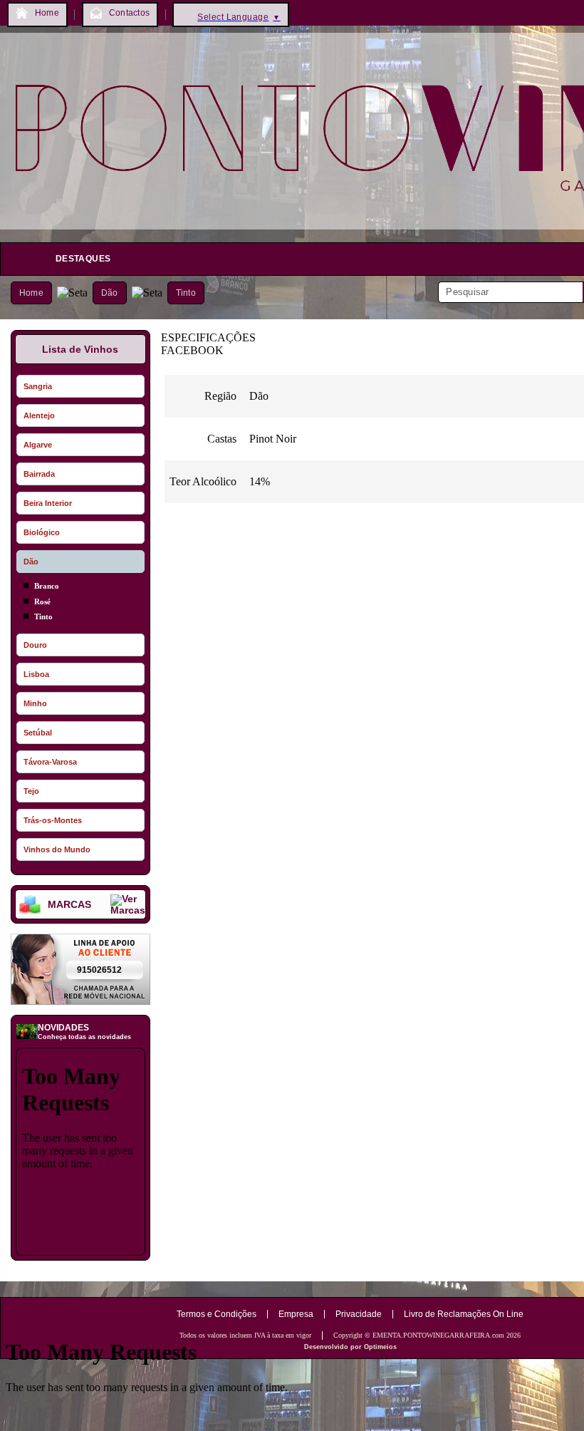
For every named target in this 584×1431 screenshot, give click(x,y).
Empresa (295, 1314)
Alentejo (39, 415)
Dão (109, 293)
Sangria (38, 386)
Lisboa (36, 674)
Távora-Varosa (50, 762)
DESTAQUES (83, 259)
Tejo (31, 791)
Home (31, 293)
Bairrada (39, 474)
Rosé (42, 601)
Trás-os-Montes (53, 820)
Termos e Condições (216, 1314)
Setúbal (38, 732)
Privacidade (358, 1314)
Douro (35, 645)
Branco (46, 586)
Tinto (186, 293)
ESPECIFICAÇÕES (208, 337)
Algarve (38, 444)
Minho (35, 703)
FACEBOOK (192, 350)
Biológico (42, 532)
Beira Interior (48, 503)
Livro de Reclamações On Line (463, 1314)
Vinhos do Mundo (57, 849)
